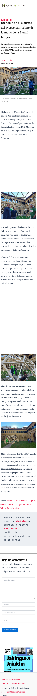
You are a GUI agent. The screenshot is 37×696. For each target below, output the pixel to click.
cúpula (32, 500)
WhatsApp (21, 521)
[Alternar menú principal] (32, 5)
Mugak (18, 504)
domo (3, 504)
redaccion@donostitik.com (13, 691)
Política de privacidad (10, 679)
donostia (11, 504)
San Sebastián (13, 508)
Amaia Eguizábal (6, 60)
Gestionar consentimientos (13, 683)
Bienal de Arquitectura (17, 500)
